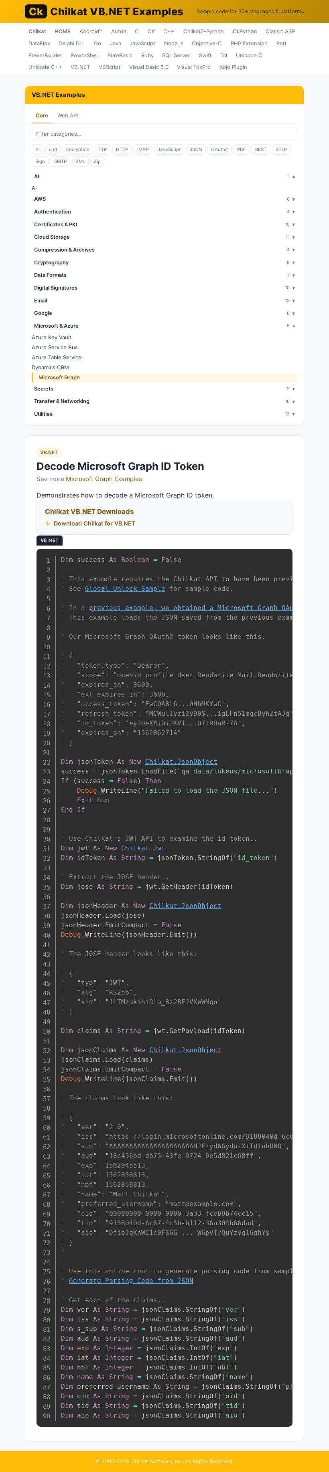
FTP (102, 149)
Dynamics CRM (50, 367)
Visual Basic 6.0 (149, 67)
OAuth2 (219, 149)
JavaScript (142, 43)
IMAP (142, 149)
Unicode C (249, 55)
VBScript (109, 67)
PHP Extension (249, 43)
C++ (169, 31)
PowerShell (85, 55)
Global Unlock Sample (125, 588)
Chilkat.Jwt (143, 848)
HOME (63, 31)
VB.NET (80, 67)
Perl (281, 43)
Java (115, 43)
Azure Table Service (56, 357)
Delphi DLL (72, 43)
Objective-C (207, 43)
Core (42, 115)
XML (80, 161)
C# (151, 31)
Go (97, 43)
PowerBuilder (45, 55)
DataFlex (39, 43)
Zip (97, 161)
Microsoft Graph (59, 377)
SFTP (281, 149)
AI (37, 149)
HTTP (122, 149)
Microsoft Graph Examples (104, 479)
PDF (241, 149)
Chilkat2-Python (203, 31)
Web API (67, 115)
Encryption (77, 149)
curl (53, 149)
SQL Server (176, 55)
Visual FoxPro (194, 67)
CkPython (245, 31)
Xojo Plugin (233, 67)
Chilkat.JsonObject (181, 761)
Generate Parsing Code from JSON (131, 1281)
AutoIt (118, 31)
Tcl (223, 55)
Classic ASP (280, 31)
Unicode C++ (45, 67)
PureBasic (120, 55)
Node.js (173, 43)
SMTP (60, 161)
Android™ (90, 31)
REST (260, 149)
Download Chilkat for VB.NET (95, 523)
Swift (205, 55)
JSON (196, 149)
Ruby (147, 55)
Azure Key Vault (51, 337)
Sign (40, 161)
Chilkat (37, 31)
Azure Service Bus (55, 347)
